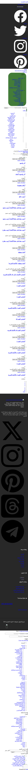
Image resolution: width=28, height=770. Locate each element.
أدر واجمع (22, 163)
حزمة (21, 671)
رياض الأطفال (19, 650)
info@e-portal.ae (22, 609)
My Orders (22, 684)
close (27, 769)
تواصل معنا (22, 696)
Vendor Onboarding (20, 687)
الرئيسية (23, 645)
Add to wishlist (21, 159)
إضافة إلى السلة (21, 160)
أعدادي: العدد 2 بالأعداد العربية (16, 352)
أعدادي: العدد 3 (21, 364)
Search (6, 107)
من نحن (23, 709)
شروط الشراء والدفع (20, 704)
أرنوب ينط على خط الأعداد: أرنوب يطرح (14, 230)
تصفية (12, 752)
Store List (23, 685)
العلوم (20, 655)
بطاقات (20, 664)
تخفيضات (20, 672)
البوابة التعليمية (24, 1)
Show (26, 155)
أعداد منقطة (21, 252)
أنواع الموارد (22, 716)
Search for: (24, 107)
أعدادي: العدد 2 (21, 341)
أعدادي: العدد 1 (21, 286)
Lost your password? (23, 640)
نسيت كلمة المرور (20, 710)
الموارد (23, 742)
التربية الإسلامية (18, 652)
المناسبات (20, 660)
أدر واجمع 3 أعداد (20, 174)
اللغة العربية (19, 653)
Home (26, 151)
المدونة (23, 676)
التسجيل (23, 678)
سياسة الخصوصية (21, 702)
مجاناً (21, 674)
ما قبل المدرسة (18, 649)
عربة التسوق (22, 706)
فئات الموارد (22, 648)
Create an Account (24, 631)
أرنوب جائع (22, 196)
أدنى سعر (26, 750)
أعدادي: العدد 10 (20, 319)
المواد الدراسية (21, 151)
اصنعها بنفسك (19, 665)
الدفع (24, 691)
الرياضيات (20, 656)
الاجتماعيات (19, 659)
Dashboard (22, 683)
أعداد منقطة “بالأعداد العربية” (16, 263)
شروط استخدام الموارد (19, 703)
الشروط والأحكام (21, 692)
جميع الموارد (22, 675)
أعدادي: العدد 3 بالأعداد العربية (16, 375)
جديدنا (23, 646)
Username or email (23, 633)
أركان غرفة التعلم (18, 718)
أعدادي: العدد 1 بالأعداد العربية (16, 308)
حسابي (23, 679)
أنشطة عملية (19, 667)
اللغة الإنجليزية (19, 657)
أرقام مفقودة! (21, 185)
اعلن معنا (23, 688)
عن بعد (20, 668)
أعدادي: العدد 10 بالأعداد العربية (16, 330)
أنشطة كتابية (19, 663)
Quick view (15, 159)
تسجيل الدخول (21, 695)
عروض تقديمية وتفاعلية (16, 670)
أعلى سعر (7, 750)
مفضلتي (23, 707)
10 (24, 390)
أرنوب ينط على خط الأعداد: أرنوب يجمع (14, 208)
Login (26, 639)
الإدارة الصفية (19, 661)
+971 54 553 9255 (6, 604)
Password (25, 636)
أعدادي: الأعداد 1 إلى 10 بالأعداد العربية (14, 274)
